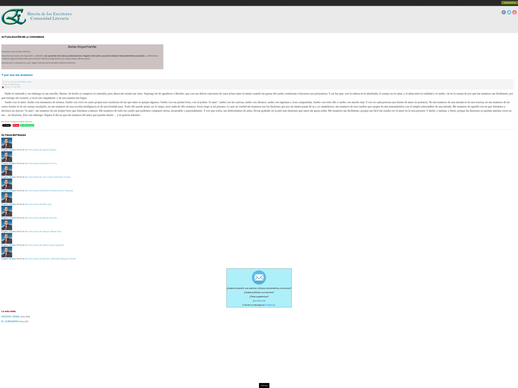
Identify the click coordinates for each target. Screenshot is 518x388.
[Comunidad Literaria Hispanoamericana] (36, 17)
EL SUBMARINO (10, 321)
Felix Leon (47, 204)
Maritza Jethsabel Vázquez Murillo (59, 259)
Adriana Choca (49, 163)
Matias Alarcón (49, 218)
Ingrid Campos (49, 150)
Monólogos (15, 84)
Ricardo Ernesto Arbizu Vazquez (57, 191)
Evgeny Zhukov (8, 150)
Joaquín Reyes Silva (51, 232)
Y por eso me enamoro (17, 75)
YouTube (514, 12)
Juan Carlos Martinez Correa (56, 177)
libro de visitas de (32, 150)
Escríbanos (259, 301)
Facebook (504, 12)
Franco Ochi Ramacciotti (21, 82)
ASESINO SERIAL (11, 316)
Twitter (509, 12)
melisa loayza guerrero (53, 245)
